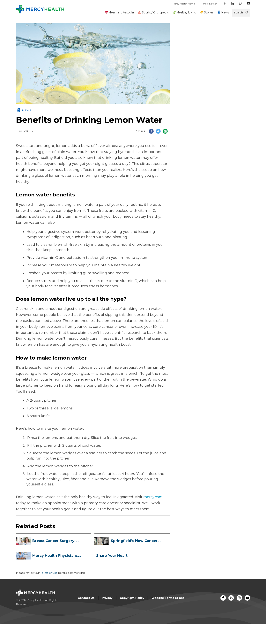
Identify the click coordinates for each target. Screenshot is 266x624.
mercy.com (153, 497)
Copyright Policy (132, 598)
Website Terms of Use (168, 598)
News (225, 12)
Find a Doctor (209, 3)
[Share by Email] (165, 131)
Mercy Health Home (184, 3)
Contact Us (86, 598)
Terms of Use (49, 572)
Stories (208, 12)
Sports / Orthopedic (155, 12)
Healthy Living (186, 12)
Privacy (107, 598)
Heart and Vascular (121, 12)
